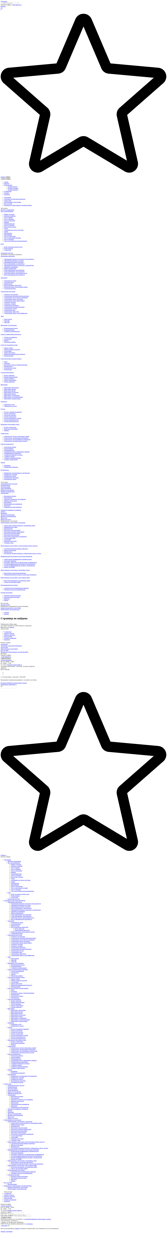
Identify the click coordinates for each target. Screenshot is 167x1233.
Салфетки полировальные (12, 331)
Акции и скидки (9, 633)
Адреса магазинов (6, 660)
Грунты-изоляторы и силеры (12, 418)
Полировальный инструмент (9, 585)
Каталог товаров (5, 179)
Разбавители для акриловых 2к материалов (17, 473)
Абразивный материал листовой (13, 262)
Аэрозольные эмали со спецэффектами (15, 313)
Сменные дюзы (8, 543)
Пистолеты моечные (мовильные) (14, 532)
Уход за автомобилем (7, 211)
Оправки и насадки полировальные (14, 589)
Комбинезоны (8, 366)
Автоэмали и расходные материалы (14, 199)
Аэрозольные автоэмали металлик (14, 307)
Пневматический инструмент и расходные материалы (20, 574)
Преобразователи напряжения (13, 504)
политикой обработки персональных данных (37, 1219)
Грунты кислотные (9, 413)
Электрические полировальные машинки (16, 588)
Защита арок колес (9, 352)
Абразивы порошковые (11, 267)
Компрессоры (8, 552)
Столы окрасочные (9, 538)
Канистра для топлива (7, 490)
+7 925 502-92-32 (16, 5)
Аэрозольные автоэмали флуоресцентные (16, 296)
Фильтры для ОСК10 (10, 541)
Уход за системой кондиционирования (15, 241)
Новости (6, 183)
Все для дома (8, 203)
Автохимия (7, 197)
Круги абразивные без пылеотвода (14, 275)
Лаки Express (8, 319)
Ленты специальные (10, 380)
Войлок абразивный (10, 268)
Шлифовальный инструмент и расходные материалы (16, 556)
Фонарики (4, 513)
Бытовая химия (5, 605)
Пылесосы (7, 505)
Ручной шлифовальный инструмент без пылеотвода (19, 564)
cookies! (17, 1228)
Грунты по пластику (10, 415)
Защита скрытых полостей (12, 349)
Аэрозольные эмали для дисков (13, 299)
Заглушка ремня (5, 487)
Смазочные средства (7, 253)
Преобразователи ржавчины (12, 453)
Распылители (8, 233)
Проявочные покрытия (11, 467)
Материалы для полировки (9, 325)
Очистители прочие (10, 447)
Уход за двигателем (10, 236)
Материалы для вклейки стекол (10, 424)
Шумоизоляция (8, 355)
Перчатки (7, 363)
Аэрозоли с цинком (10, 304)
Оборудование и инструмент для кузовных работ (15, 577)
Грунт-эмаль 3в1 (19, 928)
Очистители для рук (10, 368)
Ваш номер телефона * (7, 1215)
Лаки (2, 316)
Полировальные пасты (11, 328)
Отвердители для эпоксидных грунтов (15, 441)
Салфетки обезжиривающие (12, 458)
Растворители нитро (10, 479)
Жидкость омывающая (7, 210)
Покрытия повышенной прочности (14, 354)
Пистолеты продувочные (11, 535)
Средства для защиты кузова (9, 345)
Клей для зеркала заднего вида (13, 247)
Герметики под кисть (10, 406)
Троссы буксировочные (8, 514)
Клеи (2, 244)
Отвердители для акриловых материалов (16, 438)
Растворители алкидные (11, 477)
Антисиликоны (8, 448)
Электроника (5, 493)
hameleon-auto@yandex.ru (14, 665)
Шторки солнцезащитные (8, 516)
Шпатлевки (4, 384)
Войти (4, 177)
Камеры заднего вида (10, 501)
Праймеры (7, 465)
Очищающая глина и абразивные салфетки (17, 451)
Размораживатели (9, 223)
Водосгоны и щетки (10, 227)
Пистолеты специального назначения (15, 536)
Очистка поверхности (7, 444)
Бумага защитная (9, 375)
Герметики (4, 401)
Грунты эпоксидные (10, 416)
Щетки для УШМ (9, 567)
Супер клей (7, 250)
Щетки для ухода (6, 519)
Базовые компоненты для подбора (11, 608)
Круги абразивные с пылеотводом (14, 264)
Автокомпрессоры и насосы (9, 483)
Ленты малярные (9, 378)
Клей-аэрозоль (8, 248)
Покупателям (8, 185)
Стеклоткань (8, 339)
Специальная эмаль (10, 288)
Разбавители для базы (10, 474)
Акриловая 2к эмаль (10, 280)
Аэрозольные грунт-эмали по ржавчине (16, 297)
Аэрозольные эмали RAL (11, 311)
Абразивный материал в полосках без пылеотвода (19, 259)
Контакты (7, 194)
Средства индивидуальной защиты (11, 358)
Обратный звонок (5, 658)
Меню (8, 177)
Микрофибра (8, 234)
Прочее (6, 340)
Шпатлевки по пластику (11, 392)
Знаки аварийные (6, 488)
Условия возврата (13, 190)
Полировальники (9, 330)
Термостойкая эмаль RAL (22, 930)
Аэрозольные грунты (10, 308)
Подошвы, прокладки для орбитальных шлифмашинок (20, 562)
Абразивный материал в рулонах (14, 260)
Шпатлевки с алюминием (11, 395)
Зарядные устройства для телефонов (15, 499)
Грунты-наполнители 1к (11, 420)
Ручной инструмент (7, 592)
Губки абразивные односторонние (14, 271)
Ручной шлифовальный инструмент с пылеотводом (19, 565)
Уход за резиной (9, 239)
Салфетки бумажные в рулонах (13, 455)
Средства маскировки (7, 372)
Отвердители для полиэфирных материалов (17, 439)
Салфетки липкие (9, 456)
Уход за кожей (8, 217)
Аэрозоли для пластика (11, 294)
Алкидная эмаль (9, 282)
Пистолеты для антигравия (12, 530)
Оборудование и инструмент (12, 202)
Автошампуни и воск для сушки (13, 230)
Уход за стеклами (9, 225)
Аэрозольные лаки (9, 310)
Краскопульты (8, 528)
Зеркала (3, 511)
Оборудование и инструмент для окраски (13, 522)
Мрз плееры (7, 502)
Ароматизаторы (5, 485)
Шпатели (7, 598)
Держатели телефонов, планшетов (11, 510)
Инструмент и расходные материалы (15, 573)
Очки (5, 361)
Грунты (3, 409)
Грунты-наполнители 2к (11, 421)
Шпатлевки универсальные (12, 398)
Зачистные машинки (10, 561)
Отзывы (6, 193)
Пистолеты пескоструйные (12, 533)
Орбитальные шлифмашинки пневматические (18, 559)
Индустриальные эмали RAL (12, 285)
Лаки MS (7, 322)
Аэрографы (7, 539)
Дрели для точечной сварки (12, 582)
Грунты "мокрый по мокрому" (13, 412)
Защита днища (8, 348)
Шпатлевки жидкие (10, 389)
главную (11, 627)
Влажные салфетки (10, 216)
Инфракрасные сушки (10, 527)
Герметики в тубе (9, 404)
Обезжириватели (9, 450)
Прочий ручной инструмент (12, 595)
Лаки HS (6, 320)
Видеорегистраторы (10, 496)
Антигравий (8, 351)
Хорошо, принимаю (7, 1231)
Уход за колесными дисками (12, 238)
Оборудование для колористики (10, 609)
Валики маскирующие (10, 377)
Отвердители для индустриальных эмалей (16, 436)
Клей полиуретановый (11, 429)
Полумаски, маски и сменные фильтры (15, 365)
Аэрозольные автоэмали (11, 305)
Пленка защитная (9, 381)
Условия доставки (13, 188)
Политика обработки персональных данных (14, 683)
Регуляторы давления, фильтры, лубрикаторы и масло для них (22, 553)
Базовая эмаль (8, 284)
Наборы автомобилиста (8, 491)
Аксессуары (7, 200)
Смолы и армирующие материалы (11, 334)
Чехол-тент (4, 518)
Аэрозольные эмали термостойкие (14, 300)
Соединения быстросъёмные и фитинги (16, 548)
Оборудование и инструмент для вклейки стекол (15, 570)
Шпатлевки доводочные (11, 387)
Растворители (5, 470)
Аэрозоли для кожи (10, 302)
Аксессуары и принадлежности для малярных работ (19, 525)
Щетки (6, 600)
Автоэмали (4, 277)
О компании (7, 191)
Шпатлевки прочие (10, 394)
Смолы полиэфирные (10, 337)
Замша (6, 231)
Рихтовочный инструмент (12, 597)
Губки (6, 228)
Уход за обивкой (9, 219)
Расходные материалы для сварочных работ (17, 580)
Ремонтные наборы (10, 342)
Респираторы (8, 369)
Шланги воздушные (10, 550)
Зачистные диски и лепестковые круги (15, 273)
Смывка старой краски (11, 459)
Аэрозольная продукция (8, 291)
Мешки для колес (9, 214)
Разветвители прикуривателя (12, 507)
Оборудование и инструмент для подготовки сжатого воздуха (19, 545)
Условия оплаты (12, 186)
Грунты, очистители (10, 427)
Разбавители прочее (10, 476)
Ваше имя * (4, 1213)
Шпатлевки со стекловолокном (13, 397)
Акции (6, 182)
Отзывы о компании (10, 638)
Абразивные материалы (8, 256)
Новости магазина (9, 635)
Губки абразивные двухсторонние (14, 270)
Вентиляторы (8, 497)
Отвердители (5, 433)
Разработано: (9, 684)
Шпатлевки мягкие (10, 390)
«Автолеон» (29, 1224)
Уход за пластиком (9, 220)
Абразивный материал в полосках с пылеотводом (19, 265)
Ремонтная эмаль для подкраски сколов (16, 287)
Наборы (6, 222)
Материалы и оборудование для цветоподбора (18, 205)
